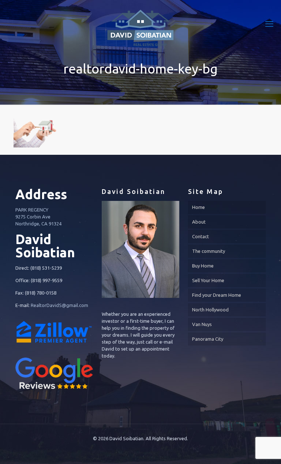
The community (208, 251)
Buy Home (203, 265)
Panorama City (207, 338)
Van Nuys (202, 324)
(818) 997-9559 (46, 280)
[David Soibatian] (140, 24)
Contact (200, 236)
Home (198, 207)
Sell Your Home (208, 280)
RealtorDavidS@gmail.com (59, 305)
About (199, 221)
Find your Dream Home (216, 295)
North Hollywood (210, 309)
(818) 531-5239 (46, 267)
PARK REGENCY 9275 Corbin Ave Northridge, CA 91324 (38, 216)
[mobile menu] (269, 24)
